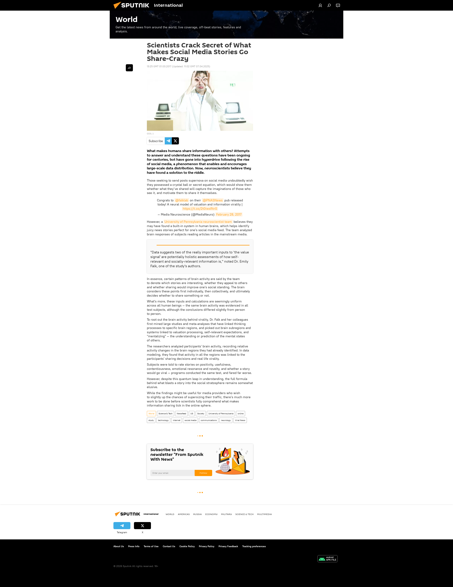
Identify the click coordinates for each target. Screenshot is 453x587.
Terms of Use (151, 546)
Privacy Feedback (228, 546)
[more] (129, 67)
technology (163, 420)
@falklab (181, 200)
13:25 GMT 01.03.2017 (159, 66)
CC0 (149, 133)
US (191, 413)
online (240, 413)
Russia (197, 514)
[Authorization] (320, 5)
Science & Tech (166, 413)
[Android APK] (328, 559)
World (151, 413)
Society (200, 413)
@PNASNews (213, 200)
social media (190, 420)
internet (176, 420)
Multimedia (264, 514)
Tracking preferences (254, 546)
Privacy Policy (206, 546)
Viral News (240, 420)
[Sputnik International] (132, 9)
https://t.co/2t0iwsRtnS (200, 209)
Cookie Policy (187, 546)
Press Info (133, 546)
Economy (211, 514)
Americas (184, 514)
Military (226, 514)
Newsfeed (181, 413)
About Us (118, 546)
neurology (226, 420)
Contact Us (169, 546)
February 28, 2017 (229, 214)
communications (209, 420)
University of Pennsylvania (220, 413)
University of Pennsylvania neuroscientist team (198, 222)
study (151, 420)
